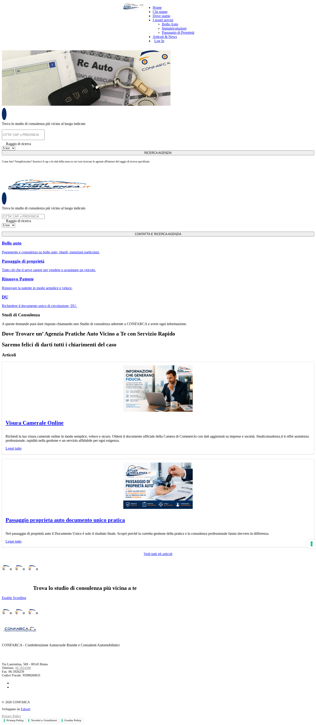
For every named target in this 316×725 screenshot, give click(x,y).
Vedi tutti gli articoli (158, 554)
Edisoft (25, 709)
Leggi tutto (14, 448)
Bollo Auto (170, 24)
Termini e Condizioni (44, 720)
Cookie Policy (72, 720)
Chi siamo (160, 12)
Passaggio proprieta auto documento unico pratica (65, 520)
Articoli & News (165, 37)
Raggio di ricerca (18, 144)
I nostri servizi (163, 20)
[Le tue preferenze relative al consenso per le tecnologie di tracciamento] (311, 543)
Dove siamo (161, 16)
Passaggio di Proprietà (178, 32)
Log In (159, 41)
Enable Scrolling (14, 598)
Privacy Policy (11, 716)
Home (157, 7)
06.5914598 (23, 668)
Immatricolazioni (174, 28)
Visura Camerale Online (35, 423)
